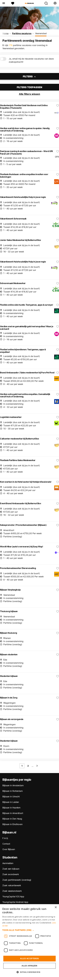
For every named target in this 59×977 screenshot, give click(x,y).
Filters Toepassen (29, 87)
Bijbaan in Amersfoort (12, 813)
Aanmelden (7, 863)
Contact (6, 843)
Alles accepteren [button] (29, 958)
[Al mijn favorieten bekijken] (12, 3)
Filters (28, 76)
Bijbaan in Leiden (10, 802)
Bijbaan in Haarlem (11, 807)
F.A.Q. (5, 838)
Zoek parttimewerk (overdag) (16, 880)
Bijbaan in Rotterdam (12, 791)
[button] (29, 930)
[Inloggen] (54, 3)
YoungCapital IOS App (13, 896)
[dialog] (29, 940)
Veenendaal (40, 33)
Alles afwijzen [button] (29, 965)
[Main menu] (3, 3)
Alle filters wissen (29, 93)
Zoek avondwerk (10, 874)
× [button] (55, 907)
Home (5, 33)
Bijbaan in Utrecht (11, 796)
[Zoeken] (47, 3)
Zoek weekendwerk (12, 891)
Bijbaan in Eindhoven (12, 824)
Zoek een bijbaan (10, 868)
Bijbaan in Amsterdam (13, 785)
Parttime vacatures (21, 33)
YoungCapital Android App (15, 902)
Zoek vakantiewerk (11, 885)
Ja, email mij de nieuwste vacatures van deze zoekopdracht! (31, 60)
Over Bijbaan (8, 849)
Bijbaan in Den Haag (12, 818)
